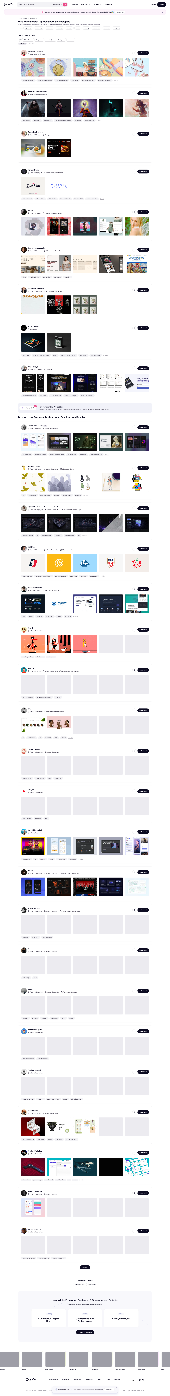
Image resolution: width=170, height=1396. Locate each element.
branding (86, 28)
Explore (74, 4)
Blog (99, 1379)
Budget (38, 40)
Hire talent (65, 1379)
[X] (133, 1379)
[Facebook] (136, 1379)
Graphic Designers (79, 1284)
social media (96, 28)
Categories (27, 40)
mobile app (49, 28)
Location (49, 40)
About (108, 1379)
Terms (40, 1390)
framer (78, 28)
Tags (128, 1390)
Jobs (123, 1390)
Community (108, 4)
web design (60, 28)
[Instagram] (140, 1379)
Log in (162, 4)
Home (20, 18)
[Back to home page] (8, 4)
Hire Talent (84, 4)
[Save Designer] (134, 53)
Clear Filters (31, 43)
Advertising (89, 1379)
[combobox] (34, 4)
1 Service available (68, 469)
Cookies (52, 1390)
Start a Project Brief (86, 1332)
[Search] (65, 4)
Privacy (45, 1390)
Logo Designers (92, 1284)
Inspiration (77, 1379)
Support (117, 1379)
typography (117, 28)
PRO (45, 425)
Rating (60, 40)
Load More (85, 1267)
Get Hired (96, 4)
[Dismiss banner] (116, 1388)
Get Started (120, 12)
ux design (69, 28)
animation (106, 28)
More (69, 40)
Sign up (153, 4)
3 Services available (68, 550)
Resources (140, 1390)
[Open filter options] (20, 40)
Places (133, 1390)
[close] (162, 12)
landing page (38, 28)
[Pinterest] (143, 1379)
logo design (28, 28)
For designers (53, 1379)
